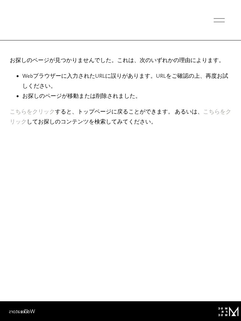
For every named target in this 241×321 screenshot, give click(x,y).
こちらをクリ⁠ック (32, 111)
